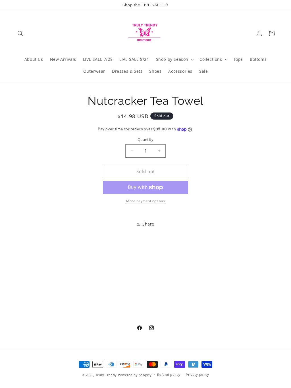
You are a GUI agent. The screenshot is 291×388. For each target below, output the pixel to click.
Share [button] (148, 224)
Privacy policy (197, 374)
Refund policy (168, 374)
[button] (20, 33)
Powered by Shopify (135, 375)
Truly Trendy (106, 375)
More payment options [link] (145, 201)
